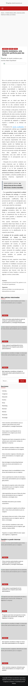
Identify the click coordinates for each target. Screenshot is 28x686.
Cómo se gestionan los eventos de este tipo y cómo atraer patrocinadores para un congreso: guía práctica (14, 478)
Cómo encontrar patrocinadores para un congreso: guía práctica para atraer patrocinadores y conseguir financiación (13, 321)
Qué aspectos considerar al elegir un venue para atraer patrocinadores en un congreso (13, 373)
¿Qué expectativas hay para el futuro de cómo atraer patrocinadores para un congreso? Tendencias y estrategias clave (14, 495)
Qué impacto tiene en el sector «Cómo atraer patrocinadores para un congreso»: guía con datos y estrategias (13, 518)
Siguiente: (13, 289)
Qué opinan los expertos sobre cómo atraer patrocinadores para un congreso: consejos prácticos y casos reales (13, 487)
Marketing (4, 405)
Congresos (5, 48)
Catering (4, 391)
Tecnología (4, 417)
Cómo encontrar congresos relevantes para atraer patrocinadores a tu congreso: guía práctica (13, 455)
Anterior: (14, 282)
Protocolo (4, 414)
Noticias (4, 411)
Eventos (11, 48)
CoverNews (18, 681)
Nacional (4, 408)
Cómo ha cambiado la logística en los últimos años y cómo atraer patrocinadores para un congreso (13, 510)
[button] (2, 8)
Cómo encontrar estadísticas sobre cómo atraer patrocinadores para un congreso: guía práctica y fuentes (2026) (13, 526)
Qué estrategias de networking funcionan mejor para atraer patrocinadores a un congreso (12, 464)
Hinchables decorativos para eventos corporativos (11, 502)
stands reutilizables (18, 127)
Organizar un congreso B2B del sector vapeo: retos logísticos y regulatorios (13, 533)
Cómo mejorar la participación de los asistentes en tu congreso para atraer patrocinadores (12, 347)
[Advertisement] (14, 31)
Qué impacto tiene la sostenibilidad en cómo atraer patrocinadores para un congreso (13, 471)
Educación (4, 396)
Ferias (15, 48)
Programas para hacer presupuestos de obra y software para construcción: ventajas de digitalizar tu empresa (14, 441)
